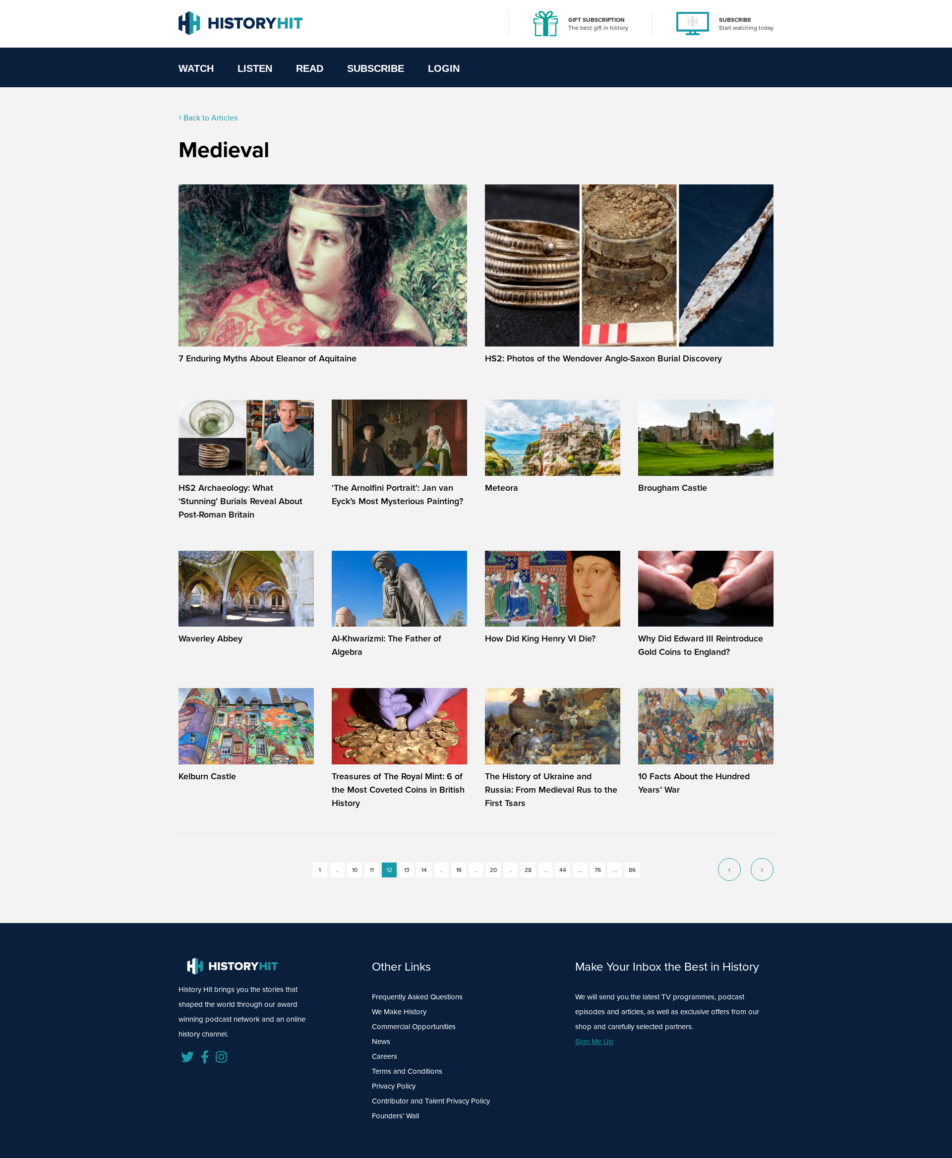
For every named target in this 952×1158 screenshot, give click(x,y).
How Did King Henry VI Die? (540, 638)
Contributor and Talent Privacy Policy (431, 1101)
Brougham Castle (672, 487)
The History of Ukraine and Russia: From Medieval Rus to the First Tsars (551, 789)
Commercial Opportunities (414, 1026)
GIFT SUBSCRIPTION (596, 19)
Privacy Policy (394, 1086)
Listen (255, 68)
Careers (384, 1056)
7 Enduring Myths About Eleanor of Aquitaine (267, 358)
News (381, 1041)
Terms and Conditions (407, 1071)
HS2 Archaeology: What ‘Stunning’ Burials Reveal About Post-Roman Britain (240, 501)
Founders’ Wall (395, 1115)
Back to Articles (209, 117)
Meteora (501, 487)
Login (444, 68)
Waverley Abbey (210, 638)
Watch (196, 68)
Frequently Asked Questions (417, 996)
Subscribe (375, 68)
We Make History (399, 1011)
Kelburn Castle (207, 776)
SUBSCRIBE (735, 19)
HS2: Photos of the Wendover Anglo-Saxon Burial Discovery (603, 358)
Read (309, 68)
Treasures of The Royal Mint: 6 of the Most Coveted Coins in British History (398, 789)
